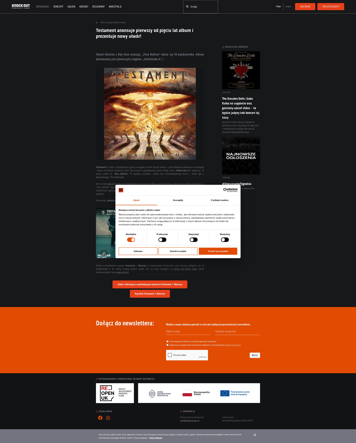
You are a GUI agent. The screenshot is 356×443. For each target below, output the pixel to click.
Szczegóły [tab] (178, 200)
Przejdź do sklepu (330, 6)
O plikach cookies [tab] (219, 200)
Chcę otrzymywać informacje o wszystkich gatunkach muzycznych (193, 341)
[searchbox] (229, 331)
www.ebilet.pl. (122, 272)
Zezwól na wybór (178, 251)
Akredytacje (115, 6)
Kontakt (83, 6)
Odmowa (138, 251)
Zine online (305, 6)
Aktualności (42, 6)
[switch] (162, 239)
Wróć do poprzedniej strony (113, 22)
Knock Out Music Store (185, 268)
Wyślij (255, 355)
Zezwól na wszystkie (218, 251)
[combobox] (237, 331)
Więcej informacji (155, 438)
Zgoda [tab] (136, 200)
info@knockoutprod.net (189, 420)
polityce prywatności (234, 345)
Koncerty (58, 6)
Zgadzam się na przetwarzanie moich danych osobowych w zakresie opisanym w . (205, 345)
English (288, 6)
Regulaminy (98, 6)
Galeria (71, 6)
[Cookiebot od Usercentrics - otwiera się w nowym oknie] (225, 190)
